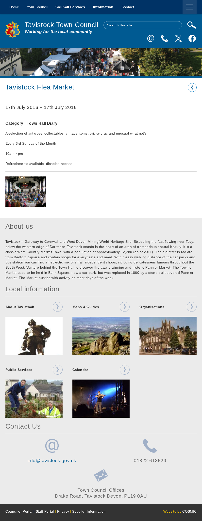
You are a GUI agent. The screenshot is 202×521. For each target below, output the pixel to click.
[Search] (192, 25)
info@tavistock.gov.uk (52, 460)
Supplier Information (88, 511)
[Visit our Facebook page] (192, 38)
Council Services (70, 7)
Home (14, 7)
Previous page (192, 87)
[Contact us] (164, 38)
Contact (127, 7)
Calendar (80, 370)
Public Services (19, 370)
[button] (25, 191)
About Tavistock (19, 307)
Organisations (152, 307)
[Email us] (150, 38)
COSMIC (189, 511)
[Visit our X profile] (178, 38)
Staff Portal (45, 511)
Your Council (37, 7)
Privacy (63, 511)
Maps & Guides (85, 307)
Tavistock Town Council (62, 25)
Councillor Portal (19, 511)
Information (103, 7)
